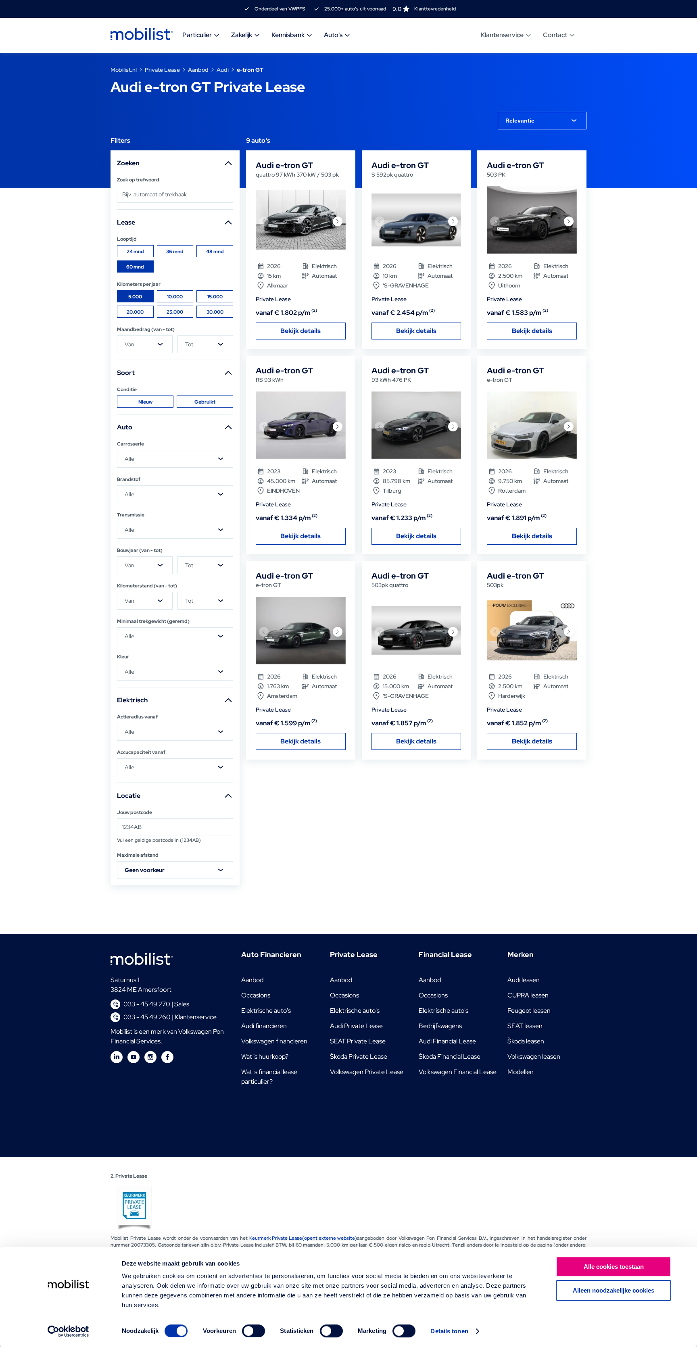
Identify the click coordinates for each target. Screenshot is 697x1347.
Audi (223, 69)
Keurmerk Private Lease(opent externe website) (303, 1238)
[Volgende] (337, 221)
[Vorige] (264, 221)
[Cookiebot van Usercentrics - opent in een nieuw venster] (68, 1331)
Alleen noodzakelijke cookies (613, 1290)
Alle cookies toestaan (614, 1266)
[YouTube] (133, 1057)
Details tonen (449, 1331)
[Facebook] (167, 1057)
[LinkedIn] (116, 1057)
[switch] (253, 1330)
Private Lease (162, 69)
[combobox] (542, 120)
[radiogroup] (175, 259)
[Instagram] (150, 1057)
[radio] (135, 251)
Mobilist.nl (124, 69)
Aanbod (198, 69)
